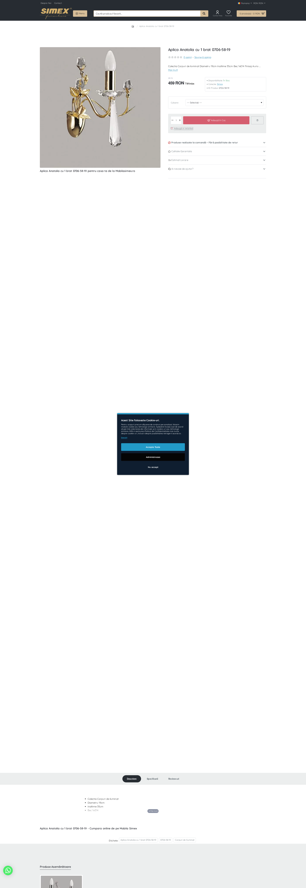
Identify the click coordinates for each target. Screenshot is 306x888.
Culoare (174, 102)
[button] (216, 120)
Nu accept (153, 467)
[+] (180, 120)
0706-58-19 (165, 839)
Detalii (124, 438)
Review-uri (173, 778)
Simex (220, 84)
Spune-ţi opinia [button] (202, 57)
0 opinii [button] (188, 57)
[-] (172, 120)
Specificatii (152, 778)
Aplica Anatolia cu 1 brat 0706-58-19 (138, 839)
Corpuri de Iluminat (184, 839)
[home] (133, 26)
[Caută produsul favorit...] (204, 13)
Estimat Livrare (179, 160)
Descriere (131, 778)
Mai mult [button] (173, 69)
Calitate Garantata (181, 151)
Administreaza (153, 457)
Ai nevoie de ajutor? (182, 168)
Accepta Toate (153, 447)
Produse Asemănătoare (55, 867)
